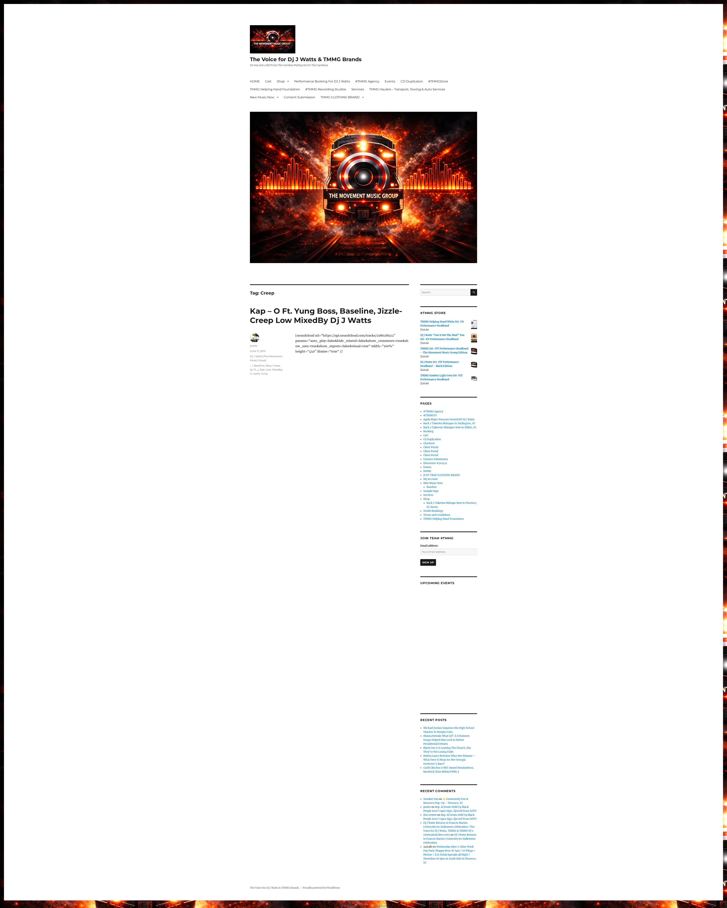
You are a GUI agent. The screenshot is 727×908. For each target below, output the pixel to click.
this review (430, 815)
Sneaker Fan (430, 799)
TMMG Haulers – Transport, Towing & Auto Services (407, 89)
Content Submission (299, 97)
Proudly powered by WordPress (321, 887)
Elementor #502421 (435, 463)
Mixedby (277, 369)
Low (268, 369)
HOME (255, 81)
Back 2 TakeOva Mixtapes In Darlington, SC (449, 423)
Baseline (259, 365)
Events (390, 81)
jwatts (253, 345)
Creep (276, 365)
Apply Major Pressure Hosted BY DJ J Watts (449, 419)
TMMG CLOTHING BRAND (340, 97)
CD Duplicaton (412, 81)
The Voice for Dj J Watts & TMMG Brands (306, 59)
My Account (430, 479)
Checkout (429, 443)
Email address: (429, 545)
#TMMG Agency (367, 81)
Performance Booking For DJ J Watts (322, 81)
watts (256, 373)
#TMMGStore (438, 81)
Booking (428, 431)
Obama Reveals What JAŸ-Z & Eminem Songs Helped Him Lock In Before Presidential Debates (446, 739)
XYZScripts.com (379, 906)
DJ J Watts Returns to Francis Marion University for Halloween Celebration (449, 838)
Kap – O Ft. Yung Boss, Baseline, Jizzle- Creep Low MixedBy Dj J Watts (326, 315)
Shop (281, 81)
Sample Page (430, 491)
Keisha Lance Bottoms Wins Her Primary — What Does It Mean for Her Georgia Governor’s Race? (449, 759)
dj (251, 369)
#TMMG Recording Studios (325, 89)
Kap (262, 369)
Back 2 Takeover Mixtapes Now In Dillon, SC (449, 427)
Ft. (255, 369)
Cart (268, 81)
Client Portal (430, 447)
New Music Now (262, 97)
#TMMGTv (430, 415)
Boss (268, 365)
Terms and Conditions (436, 515)
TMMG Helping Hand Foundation (275, 89)
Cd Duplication (432, 439)
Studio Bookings (433, 511)
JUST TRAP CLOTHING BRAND (441, 475)
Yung (264, 373)
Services (357, 89)
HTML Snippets (348, 906)
